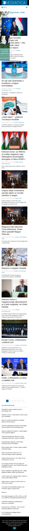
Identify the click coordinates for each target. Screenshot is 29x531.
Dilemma (4, 492)
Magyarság (21, 122)
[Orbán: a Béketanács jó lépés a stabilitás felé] (14, 367)
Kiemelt (3, 90)
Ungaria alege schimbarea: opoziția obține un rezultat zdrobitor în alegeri (13, 193)
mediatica (18, 50)
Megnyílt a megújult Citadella (14, 268)
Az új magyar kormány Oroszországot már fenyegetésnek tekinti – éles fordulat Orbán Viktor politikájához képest (13, 43)
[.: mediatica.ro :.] (14, 4)
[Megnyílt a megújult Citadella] (14, 257)
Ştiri (20, 198)
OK (14, 528)
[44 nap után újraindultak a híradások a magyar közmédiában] (14, 69)
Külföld (25, 345)
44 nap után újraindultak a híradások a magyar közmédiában (13, 83)
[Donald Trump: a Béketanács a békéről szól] (14, 329)
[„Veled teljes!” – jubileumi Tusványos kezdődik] (14, 106)
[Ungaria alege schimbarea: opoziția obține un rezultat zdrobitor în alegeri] (14, 179)
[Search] (26, 7)
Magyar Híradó (8, 90)
